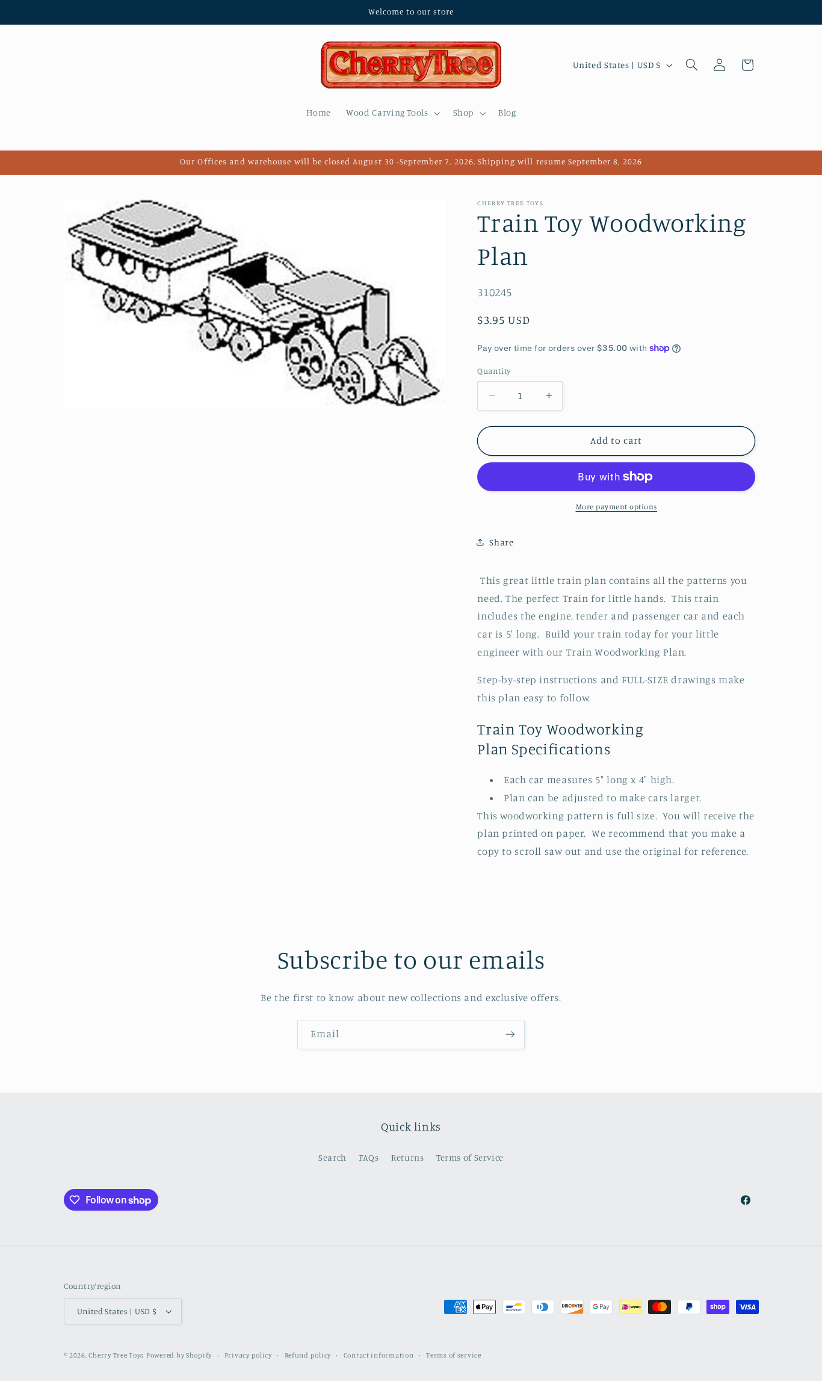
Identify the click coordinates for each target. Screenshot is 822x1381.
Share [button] (501, 542)
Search (332, 1157)
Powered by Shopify (179, 1355)
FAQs (369, 1157)
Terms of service (453, 1355)
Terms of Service (470, 1157)
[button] (392, 113)
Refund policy (308, 1355)
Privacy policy (248, 1355)
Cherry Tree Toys (116, 1355)
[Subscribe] (510, 1034)
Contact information (379, 1355)
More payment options (617, 506)
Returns (407, 1157)
